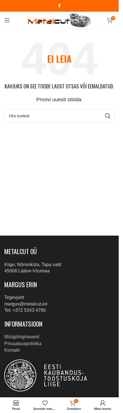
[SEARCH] (107, 115)
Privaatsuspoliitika (22, 343)
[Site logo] (59, 19)
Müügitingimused (21, 336)
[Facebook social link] (59, 6)
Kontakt (12, 350)
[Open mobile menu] (7, 20)
